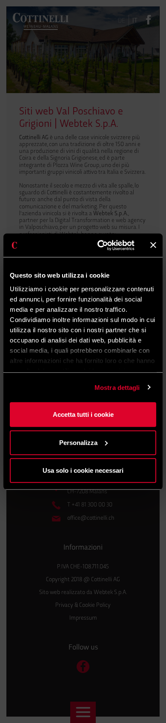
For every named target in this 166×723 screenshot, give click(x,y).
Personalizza (78, 442)
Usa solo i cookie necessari (83, 470)
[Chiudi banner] (153, 245)
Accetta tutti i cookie (83, 414)
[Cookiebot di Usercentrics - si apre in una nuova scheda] (101, 245)
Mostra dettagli (117, 387)
